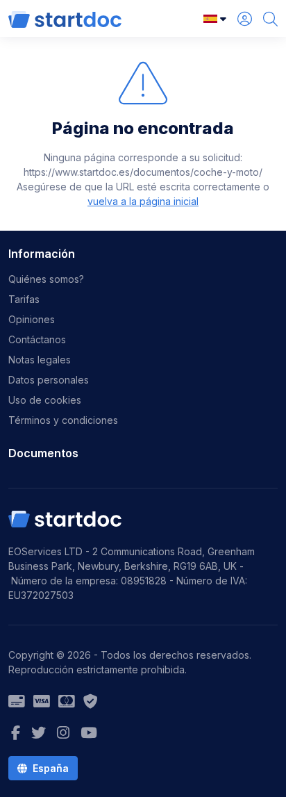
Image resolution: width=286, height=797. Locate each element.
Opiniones (31, 319)
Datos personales (48, 380)
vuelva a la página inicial (143, 201)
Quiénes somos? (46, 279)
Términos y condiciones (63, 420)
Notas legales (39, 359)
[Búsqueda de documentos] (270, 18)
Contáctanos (37, 339)
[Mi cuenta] (244, 18)
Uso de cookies (44, 400)
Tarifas (24, 299)
